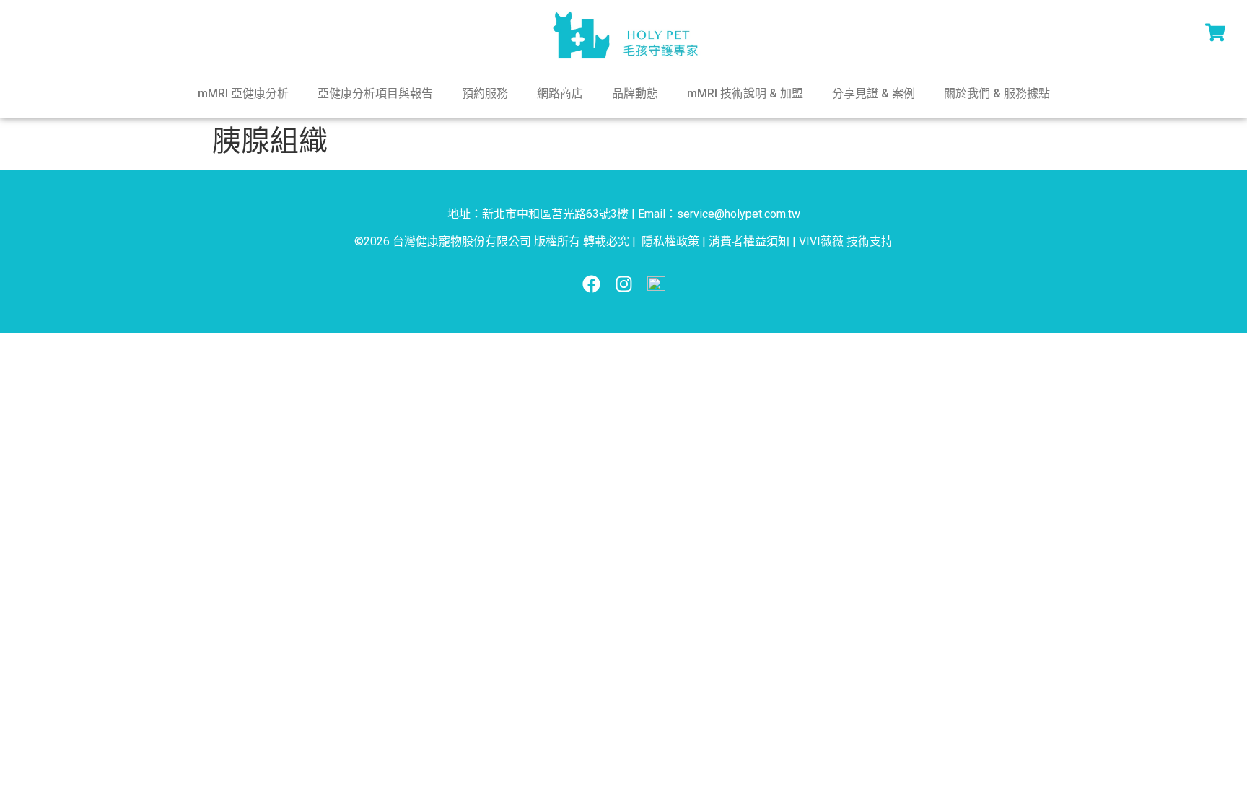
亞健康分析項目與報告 (375, 93)
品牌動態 (635, 93)
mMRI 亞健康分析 (243, 93)
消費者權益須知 (749, 241)
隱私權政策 (670, 241)
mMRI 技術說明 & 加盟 (745, 93)
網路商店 (560, 93)
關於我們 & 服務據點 (997, 93)
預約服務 (485, 93)
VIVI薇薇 (821, 241)
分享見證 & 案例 (873, 93)
